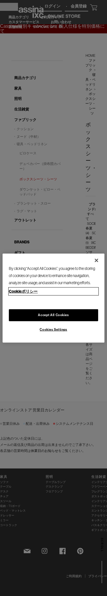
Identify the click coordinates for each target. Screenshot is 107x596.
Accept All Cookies (53, 315)
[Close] (96, 260)
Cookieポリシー (23, 291)
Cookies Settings (53, 330)
